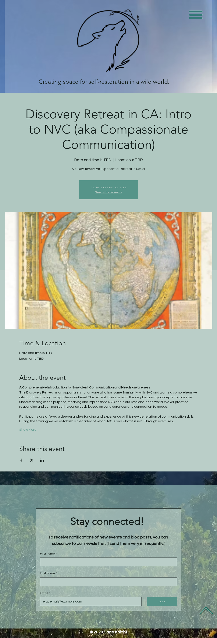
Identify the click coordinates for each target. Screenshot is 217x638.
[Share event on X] (32, 460)
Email (45, 593)
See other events (108, 192)
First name (48, 553)
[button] (196, 15)
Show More (27, 429)
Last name (48, 573)
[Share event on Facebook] (21, 460)
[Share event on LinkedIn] (42, 460)
